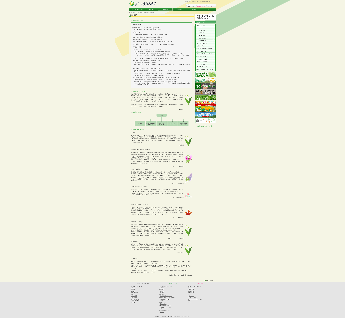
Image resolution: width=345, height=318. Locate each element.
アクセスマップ (201, 64)
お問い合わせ (195, 1)
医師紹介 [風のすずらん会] (203, 67)
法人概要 (133, 289)
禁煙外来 (191, 296)
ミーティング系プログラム (195, 299)
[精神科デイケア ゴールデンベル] (205, 111)
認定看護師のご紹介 (202, 51)
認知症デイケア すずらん (203, 56)
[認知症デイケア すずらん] (205, 100)
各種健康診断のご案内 (202, 59)
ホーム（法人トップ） (134, 12)
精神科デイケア (164, 300)
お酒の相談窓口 (202, 38)
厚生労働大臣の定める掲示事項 (205, 126)
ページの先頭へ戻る (211, 280)
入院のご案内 (200, 46)
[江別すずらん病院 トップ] (142, 6)
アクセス (162, 312)
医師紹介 (133, 291)
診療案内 (179, 9)
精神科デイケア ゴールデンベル (205, 53)
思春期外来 (201, 33)
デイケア (191, 294)
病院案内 (165, 9)
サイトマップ (212, 1)
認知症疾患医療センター (203, 43)
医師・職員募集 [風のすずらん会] (205, 69)
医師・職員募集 (134, 292)
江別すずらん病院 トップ (166, 286)
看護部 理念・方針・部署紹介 (204, 48)
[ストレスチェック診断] (205, 105)
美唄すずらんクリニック (201, 5)
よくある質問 (188, 1)
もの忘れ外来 (202, 30)
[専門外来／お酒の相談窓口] (205, 88)
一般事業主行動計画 (135, 300)
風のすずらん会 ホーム (136, 286)
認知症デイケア (164, 302)
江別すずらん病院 (144, 12)
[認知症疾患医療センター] (205, 77)
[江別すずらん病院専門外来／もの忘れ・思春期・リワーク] (205, 82)
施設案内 (194, 9)
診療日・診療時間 (201, 25)
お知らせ (151, 9)
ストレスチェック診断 (165, 307)
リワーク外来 (202, 35)
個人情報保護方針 (204, 1)
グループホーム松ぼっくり (211, 5)
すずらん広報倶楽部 (202, 61)
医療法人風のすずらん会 (191, 5)
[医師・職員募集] (205, 117)
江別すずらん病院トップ (136, 9)
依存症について (202, 40)
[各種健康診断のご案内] (205, 94)
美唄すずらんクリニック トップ (197, 286)
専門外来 (199, 27)
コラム (208, 9)
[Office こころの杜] (205, 123)
